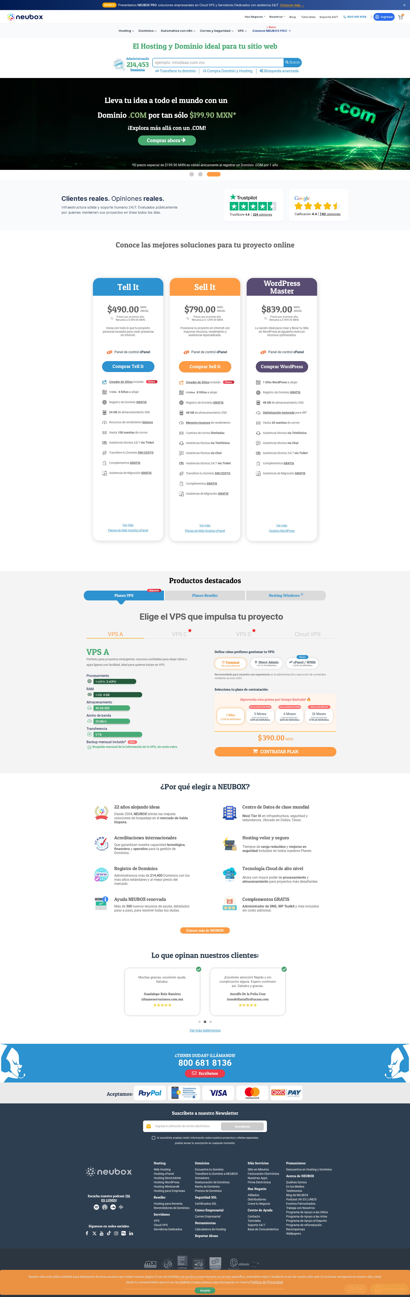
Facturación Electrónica (263, 1173)
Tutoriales (308, 17)
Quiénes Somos (296, 1182)
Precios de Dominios (208, 1191)
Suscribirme (242, 1126)
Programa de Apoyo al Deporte (306, 1220)
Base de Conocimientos (263, 1229)
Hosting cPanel (164, 1173)
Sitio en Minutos (258, 1169)
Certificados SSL (206, 1203)
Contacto (254, 1216)
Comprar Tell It (128, 366)
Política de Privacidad (266, 1282)
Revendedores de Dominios (171, 1208)
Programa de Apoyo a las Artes (306, 1216)
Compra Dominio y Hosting (229, 71)
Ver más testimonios (205, 1030)
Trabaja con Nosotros (300, 1208)
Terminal (230, 663)
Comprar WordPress (282, 366)
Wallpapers (293, 1233)
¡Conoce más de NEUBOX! (205, 930)
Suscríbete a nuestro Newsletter (205, 1113)
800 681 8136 (205, 1063)
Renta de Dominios (207, 1186)
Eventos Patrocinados (300, 1203)
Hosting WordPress (166, 1182)
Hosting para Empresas (169, 1191)
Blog (292, 17)
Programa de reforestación (304, 1225)
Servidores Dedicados (168, 1229)
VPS (241, 31)
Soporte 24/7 (328, 17)
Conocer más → (292, 5)
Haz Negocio (254, 16)
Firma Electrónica (259, 1182)
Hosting (125, 31)
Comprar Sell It (205, 366)
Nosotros (276, 16)
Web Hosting (162, 1169)
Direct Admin (267, 663)
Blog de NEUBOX (297, 1195)
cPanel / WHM (304, 663)
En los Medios (295, 1186)
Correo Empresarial (207, 1216)
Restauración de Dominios (212, 1182)
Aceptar (205, 1290)
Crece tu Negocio (259, 1203)
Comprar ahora (164, 140)
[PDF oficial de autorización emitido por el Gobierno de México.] (198, 1264)
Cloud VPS (161, 1225)
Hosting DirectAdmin (167, 1178)
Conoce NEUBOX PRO (269, 31)
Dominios (146, 31)
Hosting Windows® (166, 1186)
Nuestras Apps (257, 1178)
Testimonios (294, 1191)
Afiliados (253, 1195)
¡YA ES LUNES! (115, 1198)
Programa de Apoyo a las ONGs (307, 1212)
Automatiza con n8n (176, 31)
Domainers (202, 1178)
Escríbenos (208, 1073)
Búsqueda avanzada (281, 71)
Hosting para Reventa (168, 1203)
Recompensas (295, 1229)
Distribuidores (257, 1199)
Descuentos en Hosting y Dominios (309, 1169)
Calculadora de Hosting (210, 1229)
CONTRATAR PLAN (278, 751)
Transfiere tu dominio (177, 71)
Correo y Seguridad (215, 31)
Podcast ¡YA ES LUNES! (301, 1199)
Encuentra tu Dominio (209, 1169)
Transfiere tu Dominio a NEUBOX (216, 1173)
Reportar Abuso (206, 1236)
